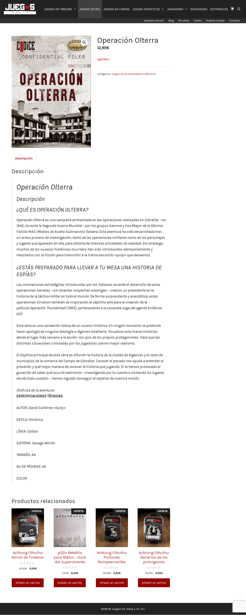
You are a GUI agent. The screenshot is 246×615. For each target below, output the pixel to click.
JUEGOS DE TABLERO (58, 9)
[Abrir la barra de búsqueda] (238, 9)
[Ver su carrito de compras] (232, 9)
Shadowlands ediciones (142, 74)
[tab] (24, 158)
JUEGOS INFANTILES (146, 9)
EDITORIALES (219, 9)
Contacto (234, 20)
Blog (171, 20)
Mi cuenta (183, 20)
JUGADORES (175, 9)
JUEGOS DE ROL (90, 9)
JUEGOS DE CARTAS (116, 9)
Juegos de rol (119, 74)
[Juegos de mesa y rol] (21, 9)
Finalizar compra (215, 20)
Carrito (197, 20)
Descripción (24, 158)
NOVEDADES (198, 9)
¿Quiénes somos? (154, 20)
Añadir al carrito (28, 582)
